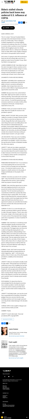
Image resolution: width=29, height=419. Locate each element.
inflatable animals (20, 350)
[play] (2, 417)
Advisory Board (6, 388)
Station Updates (6, 389)
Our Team (5, 386)
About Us (5, 385)
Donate (25, 2)
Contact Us (5, 395)
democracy (23, 348)
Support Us (5, 397)
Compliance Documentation (9, 405)
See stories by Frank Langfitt (16, 358)
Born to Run (15, 356)
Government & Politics (7, 319)
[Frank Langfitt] (4, 344)
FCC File (4, 404)
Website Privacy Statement (8, 406)
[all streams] (27, 417)
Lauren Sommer (9, 21)
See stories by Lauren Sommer (16, 336)
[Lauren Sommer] (4, 331)
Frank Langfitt (13, 342)
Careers (4, 396)
